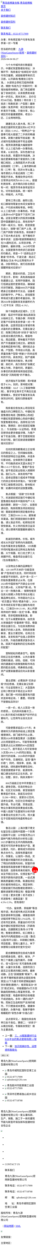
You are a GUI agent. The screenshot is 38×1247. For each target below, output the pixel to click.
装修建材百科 (13, 1151)
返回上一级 (5, 1055)
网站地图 (9, 1226)
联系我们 (10, 1158)
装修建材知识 (13, 1144)
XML (18, 1226)
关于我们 (10, 1137)
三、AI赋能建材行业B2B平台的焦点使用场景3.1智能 (21, 1039)
